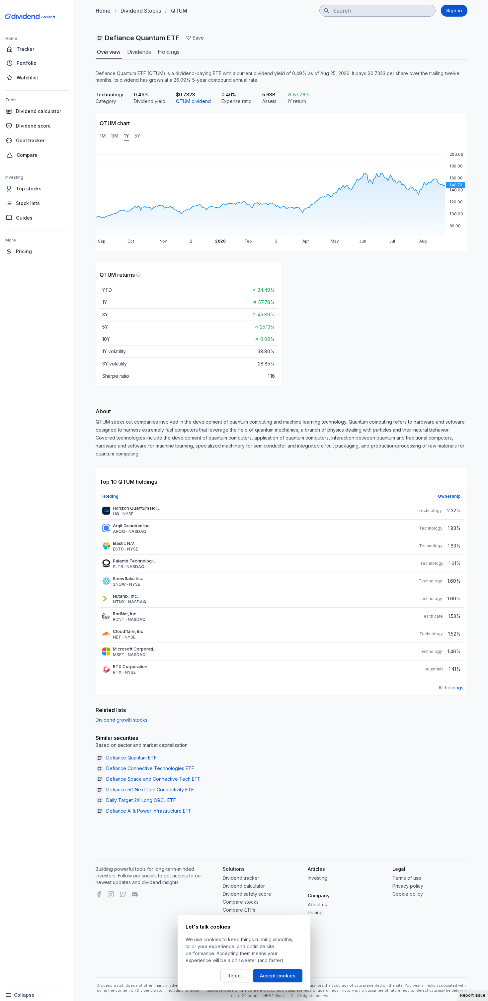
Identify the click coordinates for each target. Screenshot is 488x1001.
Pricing (315, 912)
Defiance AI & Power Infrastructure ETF (149, 811)
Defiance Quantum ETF (131, 757)
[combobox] (377, 11)
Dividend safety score (247, 894)
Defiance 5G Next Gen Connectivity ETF (150, 789)
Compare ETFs (239, 910)
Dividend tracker (241, 878)
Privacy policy (407, 886)
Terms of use (406, 878)
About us (317, 904)
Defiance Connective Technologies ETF (150, 768)
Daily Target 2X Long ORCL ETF (141, 800)
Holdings (169, 52)
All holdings (451, 687)
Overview (109, 52)
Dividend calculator (244, 886)
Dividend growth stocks (121, 720)
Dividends (139, 52)
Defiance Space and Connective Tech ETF (153, 779)
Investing (317, 878)
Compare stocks (241, 902)
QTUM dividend (193, 101)
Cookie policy (407, 894)
